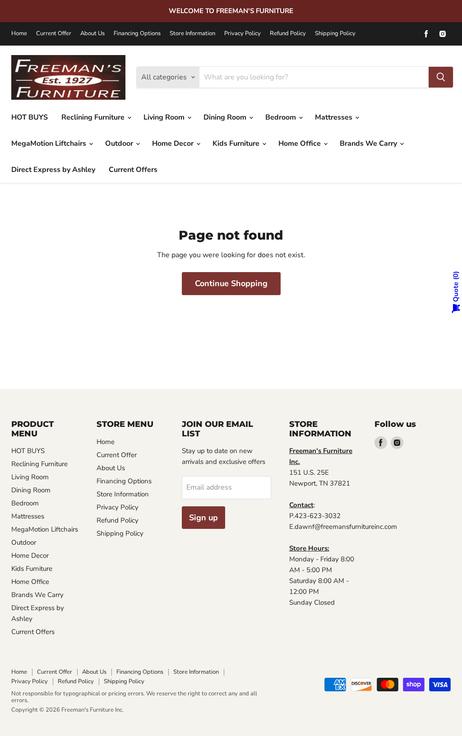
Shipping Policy (335, 33)
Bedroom (281, 117)
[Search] (441, 77)
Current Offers (133, 170)
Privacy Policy (242, 33)
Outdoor (120, 143)
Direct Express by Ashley (53, 170)
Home (19, 33)
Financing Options (137, 33)
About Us (92, 33)
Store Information (192, 33)
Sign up (203, 517)
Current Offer (53, 33)
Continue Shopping (231, 283)
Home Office (300, 143)
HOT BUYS (29, 117)
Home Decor (173, 143)
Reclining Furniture (93, 117)
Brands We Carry (369, 143)
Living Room (164, 117)
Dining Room (225, 117)
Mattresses (334, 117)
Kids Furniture (237, 143)
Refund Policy (288, 33)
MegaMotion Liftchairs (49, 143)
